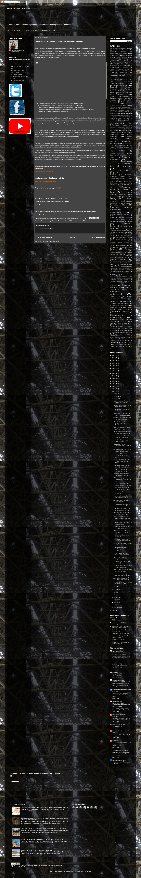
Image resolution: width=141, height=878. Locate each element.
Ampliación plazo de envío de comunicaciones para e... (122, 578)
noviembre (117, 605)
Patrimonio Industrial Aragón (122, 171)
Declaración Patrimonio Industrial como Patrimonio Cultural (121, 89)
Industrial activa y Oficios (117, 115)
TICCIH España (116, 620)
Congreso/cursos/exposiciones (121, 79)
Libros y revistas (119, 124)
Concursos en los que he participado (120, 74)
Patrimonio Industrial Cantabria (121, 185)
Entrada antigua (98, 237)
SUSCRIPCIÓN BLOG (17, 80)
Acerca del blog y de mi (17, 70)
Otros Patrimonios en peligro (119, 148)
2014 (114, 363)
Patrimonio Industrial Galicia (121, 237)
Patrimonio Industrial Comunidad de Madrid (121, 204)
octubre (116, 602)
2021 (114, 381)
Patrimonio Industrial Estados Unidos (120, 230)
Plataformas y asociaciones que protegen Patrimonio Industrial (121, 300)
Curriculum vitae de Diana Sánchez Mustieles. (18, 73)
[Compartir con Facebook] (96, 218)
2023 (114, 386)
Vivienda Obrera (127, 342)
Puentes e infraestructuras (119, 305)
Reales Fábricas (115, 307)
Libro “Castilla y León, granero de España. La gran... (122, 440)
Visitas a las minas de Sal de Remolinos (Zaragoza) (36, 850)
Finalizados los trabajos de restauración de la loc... (121, 436)
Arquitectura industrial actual (118, 53)
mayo (115, 589)
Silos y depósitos (127, 323)
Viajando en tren (125, 335)
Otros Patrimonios (119, 145)
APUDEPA (115, 672)
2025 (114, 391)
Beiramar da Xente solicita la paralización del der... (122, 406)
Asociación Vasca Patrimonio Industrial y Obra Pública (120, 626)
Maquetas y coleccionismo (117, 128)
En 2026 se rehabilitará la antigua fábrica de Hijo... (121, 558)
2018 (114, 373)
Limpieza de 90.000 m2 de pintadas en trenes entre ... (122, 488)
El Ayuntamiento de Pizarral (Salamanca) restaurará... (121, 531)
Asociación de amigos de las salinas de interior (120, 642)
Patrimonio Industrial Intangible (119, 245)
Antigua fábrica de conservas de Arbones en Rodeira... (122, 513)
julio (115, 595)
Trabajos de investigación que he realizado (121, 331)
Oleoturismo (128, 144)
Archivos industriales (121, 50)
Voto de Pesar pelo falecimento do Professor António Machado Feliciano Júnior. (121, 744)
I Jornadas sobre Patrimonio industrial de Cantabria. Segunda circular (121, 695)
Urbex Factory (119, 334)
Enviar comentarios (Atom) (51, 241)
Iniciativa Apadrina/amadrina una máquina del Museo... (122, 505)
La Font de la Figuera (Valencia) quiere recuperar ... (122, 445)
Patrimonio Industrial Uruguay (119, 279)
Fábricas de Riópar (118, 680)
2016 (114, 368)
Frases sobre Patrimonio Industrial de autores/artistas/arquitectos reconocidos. (121, 107)
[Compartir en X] (94, 218)
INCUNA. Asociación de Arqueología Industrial (119, 623)
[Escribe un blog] (92, 218)
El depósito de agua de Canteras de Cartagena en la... (122, 479)
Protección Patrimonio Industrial (119, 303)
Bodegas (116, 64)
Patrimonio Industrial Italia (117, 252)
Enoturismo (113, 96)
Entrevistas (125, 96)
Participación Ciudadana (118, 152)
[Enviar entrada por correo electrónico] (85, 218)
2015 (114, 365)
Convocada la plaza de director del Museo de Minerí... (122, 583)
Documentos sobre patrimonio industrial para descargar (121, 93)
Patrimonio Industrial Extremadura (121, 232)
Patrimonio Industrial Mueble (121, 258)
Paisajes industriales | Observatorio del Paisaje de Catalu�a (121, 762)
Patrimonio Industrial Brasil (124, 181)
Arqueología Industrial (118, 51)
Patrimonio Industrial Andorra (124, 169)
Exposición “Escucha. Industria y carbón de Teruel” (122, 570)
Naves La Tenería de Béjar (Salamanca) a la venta (121, 470)
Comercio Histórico (121, 67)
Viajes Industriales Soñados (117, 337)
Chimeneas (128, 65)
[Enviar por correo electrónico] (90, 218)
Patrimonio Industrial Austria (117, 178)
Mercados (125, 130)
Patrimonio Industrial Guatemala (119, 240)
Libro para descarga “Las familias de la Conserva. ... (122, 410)
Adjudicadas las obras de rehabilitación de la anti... (121, 474)
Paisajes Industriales (118, 150)
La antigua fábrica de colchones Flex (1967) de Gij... (121, 455)
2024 (114, 389)
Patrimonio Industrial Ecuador (122, 219)
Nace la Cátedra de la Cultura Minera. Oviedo (122, 562)
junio (115, 592)
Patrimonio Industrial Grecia (122, 239)
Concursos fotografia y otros (49, 221)
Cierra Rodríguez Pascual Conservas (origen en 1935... (121, 461)
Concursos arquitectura (118, 72)
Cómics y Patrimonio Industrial (119, 69)
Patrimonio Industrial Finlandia (121, 233)
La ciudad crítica (117, 651)
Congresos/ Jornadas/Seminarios (121, 82)
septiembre (117, 600)
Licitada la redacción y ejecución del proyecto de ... (122, 574)
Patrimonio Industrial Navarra (119, 261)
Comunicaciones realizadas (119, 71)
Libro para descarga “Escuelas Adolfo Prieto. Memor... (122, 496)
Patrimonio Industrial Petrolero (121, 269)
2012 (114, 358)
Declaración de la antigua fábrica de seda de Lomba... (122, 484)
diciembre (117, 607)
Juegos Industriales (116, 118)
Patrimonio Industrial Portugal (119, 271)
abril (115, 587)
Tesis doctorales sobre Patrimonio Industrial (121, 325)
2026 (114, 611)
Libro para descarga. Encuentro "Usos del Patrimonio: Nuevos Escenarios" (43, 829)
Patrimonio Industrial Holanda (119, 242)
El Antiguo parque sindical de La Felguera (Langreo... (122, 428)
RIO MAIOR (116, 741)
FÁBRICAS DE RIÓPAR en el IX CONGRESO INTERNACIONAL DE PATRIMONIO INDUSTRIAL (121, 683)
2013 (114, 360)
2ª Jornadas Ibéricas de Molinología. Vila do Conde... (120, 549)
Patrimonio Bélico (115, 153)
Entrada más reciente (43, 237)
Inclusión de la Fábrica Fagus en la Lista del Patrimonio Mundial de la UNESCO (45, 839)
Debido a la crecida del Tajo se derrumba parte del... (122, 527)
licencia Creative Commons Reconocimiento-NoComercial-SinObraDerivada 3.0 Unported (36, 866)
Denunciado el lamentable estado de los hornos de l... (122, 553)
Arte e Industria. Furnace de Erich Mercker (121, 501)
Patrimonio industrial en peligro (121, 221)
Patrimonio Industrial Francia (119, 235)
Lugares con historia (118, 724)
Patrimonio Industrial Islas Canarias (121, 250)
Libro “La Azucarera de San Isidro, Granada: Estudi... (121, 466)
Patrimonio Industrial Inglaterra (119, 243)
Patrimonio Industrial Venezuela (119, 281)
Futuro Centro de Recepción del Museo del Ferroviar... (121, 401)
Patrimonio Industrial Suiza (123, 278)
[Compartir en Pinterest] (98, 218)
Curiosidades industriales (119, 85)
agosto (116, 597)
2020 (114, 378)
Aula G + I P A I (117, 664)
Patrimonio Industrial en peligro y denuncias (121, 226)
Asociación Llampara (118, 640)
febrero (116, 396)
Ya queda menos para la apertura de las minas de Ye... (121, 518)
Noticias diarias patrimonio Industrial (121, 141)
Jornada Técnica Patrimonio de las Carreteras (122, 523)
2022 (114, 383)
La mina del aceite (117, 726)
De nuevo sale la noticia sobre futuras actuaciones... (122, 566)
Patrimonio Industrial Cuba (119, 216)
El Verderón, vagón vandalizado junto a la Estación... (120, 423)
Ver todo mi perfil (14, 54)
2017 (114, 371)
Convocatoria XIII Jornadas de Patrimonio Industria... (122, 418)
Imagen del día (122, 113)
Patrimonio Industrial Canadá (122, 183)
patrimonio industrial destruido (121, 217)
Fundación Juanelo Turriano (120, 634)
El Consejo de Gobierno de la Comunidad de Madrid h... (122, 432)
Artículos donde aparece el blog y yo (121, 58)
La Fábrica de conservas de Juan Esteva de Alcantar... (121, 509)
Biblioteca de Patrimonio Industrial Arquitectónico (121, 61)
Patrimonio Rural (115, 296)
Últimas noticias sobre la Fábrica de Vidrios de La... (122, 539)
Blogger (88, 872)
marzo (116, 399)
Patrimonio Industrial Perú (125, 268)
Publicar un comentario (46, 229)
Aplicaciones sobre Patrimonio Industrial (121, 48)
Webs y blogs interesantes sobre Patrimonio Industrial (121, 345)
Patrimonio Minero (81, 221)
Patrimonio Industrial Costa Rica (120, 214)
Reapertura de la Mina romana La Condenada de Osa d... (122, 544)
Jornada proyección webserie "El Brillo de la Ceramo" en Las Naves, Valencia (44, 807)
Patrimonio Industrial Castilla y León (121, 189)
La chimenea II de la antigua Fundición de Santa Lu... (121, 414)
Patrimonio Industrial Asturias (67, 221)
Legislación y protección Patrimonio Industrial (121, 121)
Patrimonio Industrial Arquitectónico (17, 50)
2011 (114, 355)
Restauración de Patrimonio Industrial (121, 312)
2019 (114, 376)
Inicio (72, 237)
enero (116, 393)
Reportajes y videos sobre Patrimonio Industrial (121, 309)
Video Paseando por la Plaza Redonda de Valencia (122, 450)
